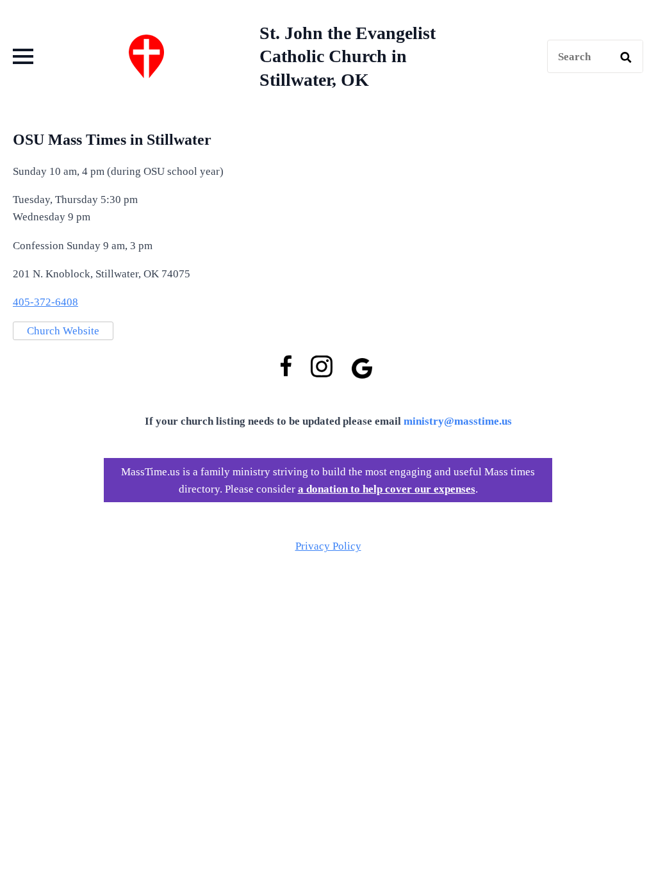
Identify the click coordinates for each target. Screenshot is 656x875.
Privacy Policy (328, 546)
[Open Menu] (23, 56)
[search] (626, 57)
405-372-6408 (45, 302)
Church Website (63, 331)
